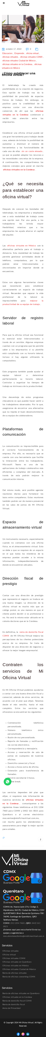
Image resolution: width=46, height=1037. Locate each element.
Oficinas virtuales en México (15, 966)
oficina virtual (32, 53)
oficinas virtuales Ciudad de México (19, 61)
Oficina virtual (9, 955)
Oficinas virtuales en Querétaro (16, 962)
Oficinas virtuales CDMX (13, 958)
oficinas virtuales (10, 57)
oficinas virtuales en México (21, 246)
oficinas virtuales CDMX (31, 57)
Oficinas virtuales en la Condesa (17, 997)
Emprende (19, 53)
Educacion (7, 53)
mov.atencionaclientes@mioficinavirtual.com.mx (24, 936)
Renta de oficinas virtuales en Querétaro (20, 993)
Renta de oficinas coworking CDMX (18, 977)
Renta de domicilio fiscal (13, 1004)
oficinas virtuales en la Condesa (17, 64)
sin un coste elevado (32, 151)
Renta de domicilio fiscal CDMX (17, 1001)
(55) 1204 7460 (17, 923)
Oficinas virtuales (10, 951)
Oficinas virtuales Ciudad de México (19, 969)
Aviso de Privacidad (11, 1008)
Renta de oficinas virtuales (14, 973)
